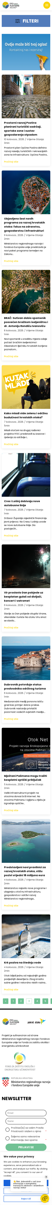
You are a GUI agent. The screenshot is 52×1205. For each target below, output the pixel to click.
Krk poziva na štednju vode (22, 962)
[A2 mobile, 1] (26, 52)
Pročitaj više (11, 161)
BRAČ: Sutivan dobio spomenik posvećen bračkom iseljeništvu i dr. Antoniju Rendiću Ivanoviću (26, 322)
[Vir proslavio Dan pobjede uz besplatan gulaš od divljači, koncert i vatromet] (26, 566)
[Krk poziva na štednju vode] (26, 936)
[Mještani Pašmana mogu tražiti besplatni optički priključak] (26, 749)
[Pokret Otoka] (11, 5)
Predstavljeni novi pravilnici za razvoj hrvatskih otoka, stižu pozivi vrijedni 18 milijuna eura (25, 871)
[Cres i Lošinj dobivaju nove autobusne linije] (26, 475)
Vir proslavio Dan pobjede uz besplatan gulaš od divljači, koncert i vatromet (23, 596)
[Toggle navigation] (46, 5)
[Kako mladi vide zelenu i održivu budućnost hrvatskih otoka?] (26, 387)
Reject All (26, 1198)
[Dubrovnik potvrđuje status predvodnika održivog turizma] (26, 658)
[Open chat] (44, 1198)
